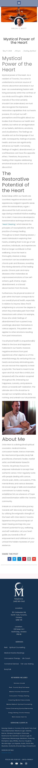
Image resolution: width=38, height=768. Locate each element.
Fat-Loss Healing (27, 664)
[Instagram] (26, 764)
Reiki (5, 647)
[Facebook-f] (12, 764)
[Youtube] (17, 764)
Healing (26, 51)
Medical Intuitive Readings (14, 653)
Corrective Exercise (11, 664)
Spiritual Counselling (17, 647)
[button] (19, 3)
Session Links (6, 753)
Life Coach (26, 658)
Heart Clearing (9, 224)
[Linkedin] (21, 764)
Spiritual (33, 51)
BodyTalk (7, 669)
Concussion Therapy (12, 658)
